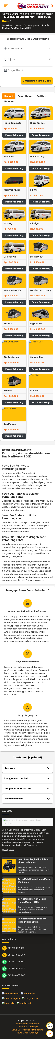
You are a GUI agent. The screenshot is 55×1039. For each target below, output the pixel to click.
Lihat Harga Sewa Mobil (37, 80)
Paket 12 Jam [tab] (25, 96)
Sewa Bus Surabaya (27, 1026)
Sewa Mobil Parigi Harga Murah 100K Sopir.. (34, 881)
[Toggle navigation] (6, 6)
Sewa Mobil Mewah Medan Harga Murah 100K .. (32, 900)
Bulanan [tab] (9, 101)
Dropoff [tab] (8, 96)
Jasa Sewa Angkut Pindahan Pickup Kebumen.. (33, 861)
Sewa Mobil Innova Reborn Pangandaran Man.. (32, 920)
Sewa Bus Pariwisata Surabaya (27, 1029)
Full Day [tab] (41, 96)
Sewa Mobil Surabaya (27, 1032)
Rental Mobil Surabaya (27, 1023)
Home (5, 21)
